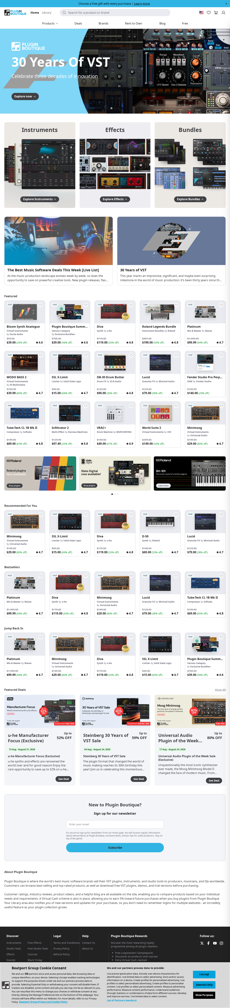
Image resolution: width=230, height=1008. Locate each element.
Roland (171, 330)
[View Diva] (115, 312)
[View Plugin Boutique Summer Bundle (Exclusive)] (70, 312)
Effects (10, 954)
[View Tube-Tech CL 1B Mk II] (24, 413)
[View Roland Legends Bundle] (160, 312)
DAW (189, 381)
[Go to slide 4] (119, 108)
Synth (100, 330)
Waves (208, 330)
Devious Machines (78, 432)
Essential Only (204, 984)
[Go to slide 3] (115, 108)
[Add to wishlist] (40, 305)
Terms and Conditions (66, 942)
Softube (27, 432)
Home (35, 13)
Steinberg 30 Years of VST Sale (105, 738)
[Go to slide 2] (111, 108)
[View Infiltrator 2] (70, 413)
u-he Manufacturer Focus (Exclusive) (28, 738)
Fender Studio (203, 381)
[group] (24, 323)
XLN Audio (115, 381)
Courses (32, 954)
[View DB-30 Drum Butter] (115, 362)
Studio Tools (13, 948)
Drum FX (101, 381)
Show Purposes (204, 995)
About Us (87, 948)
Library (46, 13)
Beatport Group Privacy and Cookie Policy (43, 1001)
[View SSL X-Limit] (70, 362)
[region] (115, 985)
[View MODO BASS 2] (24, 362)
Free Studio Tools (38, 948)
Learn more (142, 4)
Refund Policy (61, 954)
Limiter (56, 381)
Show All (220, 690)
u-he (109, 330)
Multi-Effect (58, 432)
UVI (169, 432)
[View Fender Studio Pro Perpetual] (205, 362)
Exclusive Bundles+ (65, 334)
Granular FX (148, 381)
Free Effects (35, 942)
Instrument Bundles (153, 330)
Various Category (61, 330)
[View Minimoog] (205, 413)
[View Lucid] (160, 362)
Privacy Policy (61, 948)
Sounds (10, 960)
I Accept (204, 974)
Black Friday (35, 960)
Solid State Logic (72, 381)
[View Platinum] (205, 312)
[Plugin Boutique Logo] (15, 12)
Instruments (13, 942)
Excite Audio (16, 334)
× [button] (226, 4)
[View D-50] (160, 521)
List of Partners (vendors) (122, 1000)
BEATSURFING (124, 432)
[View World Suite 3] (160, 413)
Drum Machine (105, 432)
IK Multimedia (17, 384)
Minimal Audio (166, 381)
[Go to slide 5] (122, 108)
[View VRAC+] (115, 413)
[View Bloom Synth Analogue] (24, 312)
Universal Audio (198, 435)
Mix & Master (194, 330)
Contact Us (88, 942)
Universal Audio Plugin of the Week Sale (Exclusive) (178, 738)
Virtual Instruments (17, 330)
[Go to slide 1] (108, 108)
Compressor (13, 432)
